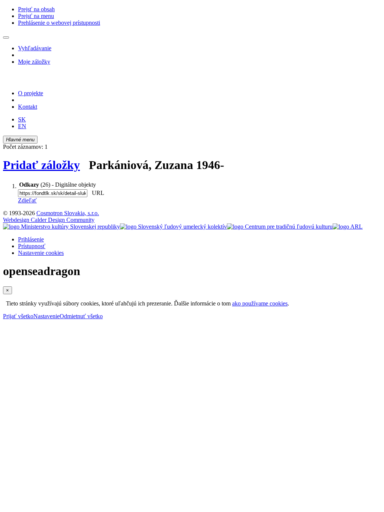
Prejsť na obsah (36, 9)
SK (22, 119)
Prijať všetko (18, 316)
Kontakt (27, 106)
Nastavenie (46, 316)
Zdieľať (27, 200)
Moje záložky (34, 61)
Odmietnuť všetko (81, 316)
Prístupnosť (31, 246)
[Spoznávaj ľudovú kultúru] (50, 80)
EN (22, 126)
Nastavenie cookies (41, 253)
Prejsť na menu (36, 16)
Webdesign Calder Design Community (48, 220)
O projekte (30, 93)
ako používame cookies (260, 303)
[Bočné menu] (6, 37)
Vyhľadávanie (34, 48)
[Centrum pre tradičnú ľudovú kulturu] (280, 226)
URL (96, 193)
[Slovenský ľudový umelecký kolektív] (173, 226)
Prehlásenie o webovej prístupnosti (59, 22)
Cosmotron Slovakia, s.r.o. (67, 213)
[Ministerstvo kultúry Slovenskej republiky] (61, 226)
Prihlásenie (31, 239)
